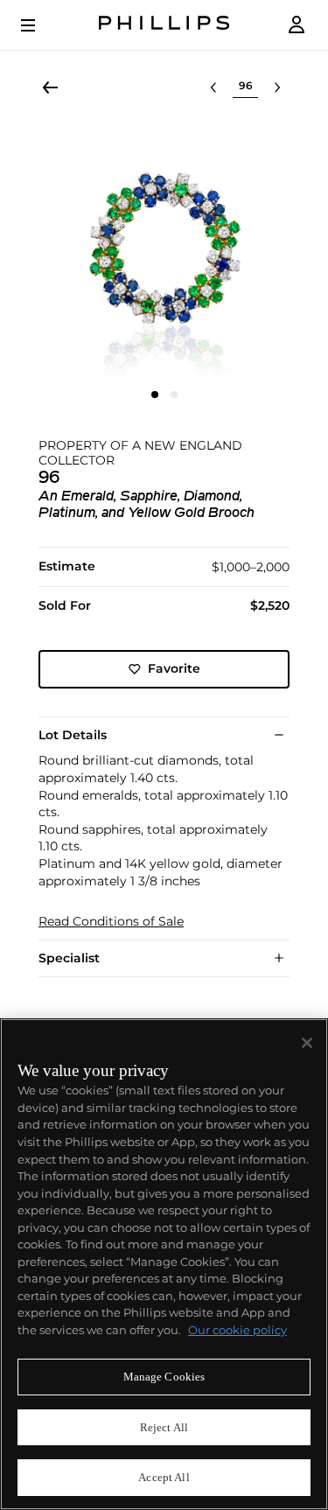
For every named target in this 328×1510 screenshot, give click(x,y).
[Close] (307, 1043)
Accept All (163, 1477)
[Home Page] (164, 25)
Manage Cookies (164, 1376)
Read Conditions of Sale (111, 921)
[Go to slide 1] (154, 394)
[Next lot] (277, 87)
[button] (164, 249)
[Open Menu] (40, 25)
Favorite (174, 668)
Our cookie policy (237, 1330)
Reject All (164, 1427)
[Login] (296, 25)
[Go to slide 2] (174, 394)
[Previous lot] (213, 87)
